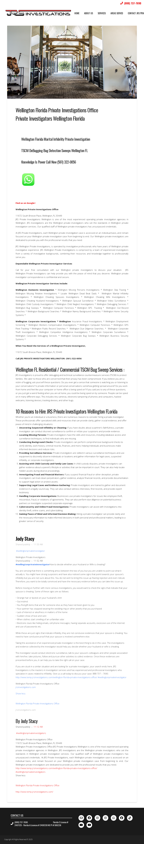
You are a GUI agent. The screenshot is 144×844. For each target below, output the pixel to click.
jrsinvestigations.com (26, 687)
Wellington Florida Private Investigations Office (37, 703)
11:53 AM (38, 544)
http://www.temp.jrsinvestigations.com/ (34, 791)
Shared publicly (23, 544)
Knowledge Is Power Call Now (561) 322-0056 (48, 161)
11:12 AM (38, 726)
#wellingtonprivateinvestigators (31, 733)
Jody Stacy (25, 538)
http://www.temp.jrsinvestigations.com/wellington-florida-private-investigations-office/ (56, 768)
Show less (20, 693)
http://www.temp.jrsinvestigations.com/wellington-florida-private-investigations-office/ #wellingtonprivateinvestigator (71, 677)
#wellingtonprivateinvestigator (30, 550)
